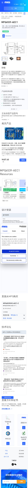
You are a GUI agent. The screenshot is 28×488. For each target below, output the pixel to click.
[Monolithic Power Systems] (7, 2)
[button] (4, 59)
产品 (2, 16)
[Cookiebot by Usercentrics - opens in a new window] (19, 227)
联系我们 (21, 456)
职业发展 (21, 453)
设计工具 (6, 456)
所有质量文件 (6, 409)
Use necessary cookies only (14, 260)
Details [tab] (14, 231)
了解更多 (23, 160)
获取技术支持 (7, 397)
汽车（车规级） (9, 16)
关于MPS (21, 450)
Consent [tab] (5, 231)
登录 (21, 4)
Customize (13, 255)
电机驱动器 (18, 16)
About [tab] (23, 231)
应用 (6, 453)
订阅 (21, 481)
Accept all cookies (14, 251)
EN (14, 4)
